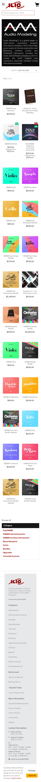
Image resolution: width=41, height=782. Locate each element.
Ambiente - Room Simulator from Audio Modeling (30, 111)
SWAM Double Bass (11, 397)
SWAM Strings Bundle (30, 363)
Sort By (14, 70)
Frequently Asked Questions (18, 703)
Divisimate (12, 638)
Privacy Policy (13, 717)
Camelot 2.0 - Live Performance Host (30, 292)
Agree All (31, 775)
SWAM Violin (11, 187)
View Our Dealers (15, 708)
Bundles (6, 549)
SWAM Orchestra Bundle (30, 328)
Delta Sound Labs (15, 662)
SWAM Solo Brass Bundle (30, 257)
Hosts (5, 545)
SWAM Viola (11, 362)
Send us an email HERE (20, 759)
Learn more (16, 778)
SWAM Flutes (30, 430)
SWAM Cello (11, 221)
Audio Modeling (14, 624)
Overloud (12, 647)
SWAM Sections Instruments (16, 538)
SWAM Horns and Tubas (30, 464)
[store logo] (15, 5)
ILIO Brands (13, 634)
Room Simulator (10, 541)
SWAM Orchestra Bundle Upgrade (11, 431)
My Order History (14, 682)
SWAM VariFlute (11, 144)
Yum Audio (12, 629)
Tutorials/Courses (11, 556)
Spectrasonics (14, 610)
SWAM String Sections (11, 110)
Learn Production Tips (16, 693)
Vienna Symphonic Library (18, 615)
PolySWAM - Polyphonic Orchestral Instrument (30, 147)
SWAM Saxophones (30, 397)
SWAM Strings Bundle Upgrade (30, 500)
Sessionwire (13, 657)
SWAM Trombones (11, 463)
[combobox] (18, 13)
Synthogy (12, 620)
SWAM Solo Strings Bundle (11, 257)
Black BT (12, 652)
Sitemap (11, 722)
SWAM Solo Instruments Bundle (10, 292)
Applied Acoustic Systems (18, 643)
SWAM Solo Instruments (14, 534)
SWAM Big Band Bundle (11, 328)
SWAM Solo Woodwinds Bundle (30, 222)
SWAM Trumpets (30, 187)
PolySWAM (8, 530)
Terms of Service (14, 713)
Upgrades (7, 552)
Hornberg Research (16, 666)
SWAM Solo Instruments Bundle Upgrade (10, 501)
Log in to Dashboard (16, 677)
